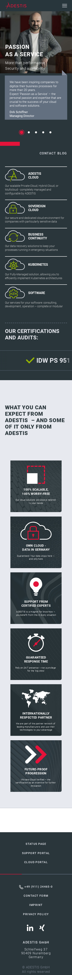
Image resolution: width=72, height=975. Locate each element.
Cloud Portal (36, 862)
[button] (64, 5)
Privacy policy (36, 914)
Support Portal (36, 853)
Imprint (36, 905)
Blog (62, 153)
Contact (48, 153)
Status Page (36, 844)
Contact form (36, 895)
